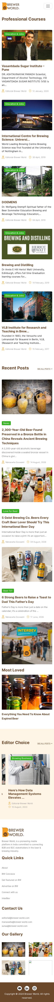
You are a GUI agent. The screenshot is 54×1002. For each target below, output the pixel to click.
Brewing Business (15, 758)
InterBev (6, 898)
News (6, 423)
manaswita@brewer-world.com (17, 922)
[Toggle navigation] (48, 6)
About (5, 867)
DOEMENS (9, 202)
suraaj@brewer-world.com (14, 926)
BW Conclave (8, 874)
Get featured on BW (11, 880)
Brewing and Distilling (17, 265)
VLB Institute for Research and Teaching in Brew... (24, 329)
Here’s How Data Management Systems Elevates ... (18, 794)
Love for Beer (10, 511)
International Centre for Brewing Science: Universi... (25, 137)
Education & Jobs (15, 34)
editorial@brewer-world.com (15, 918)
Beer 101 (7, 590)
